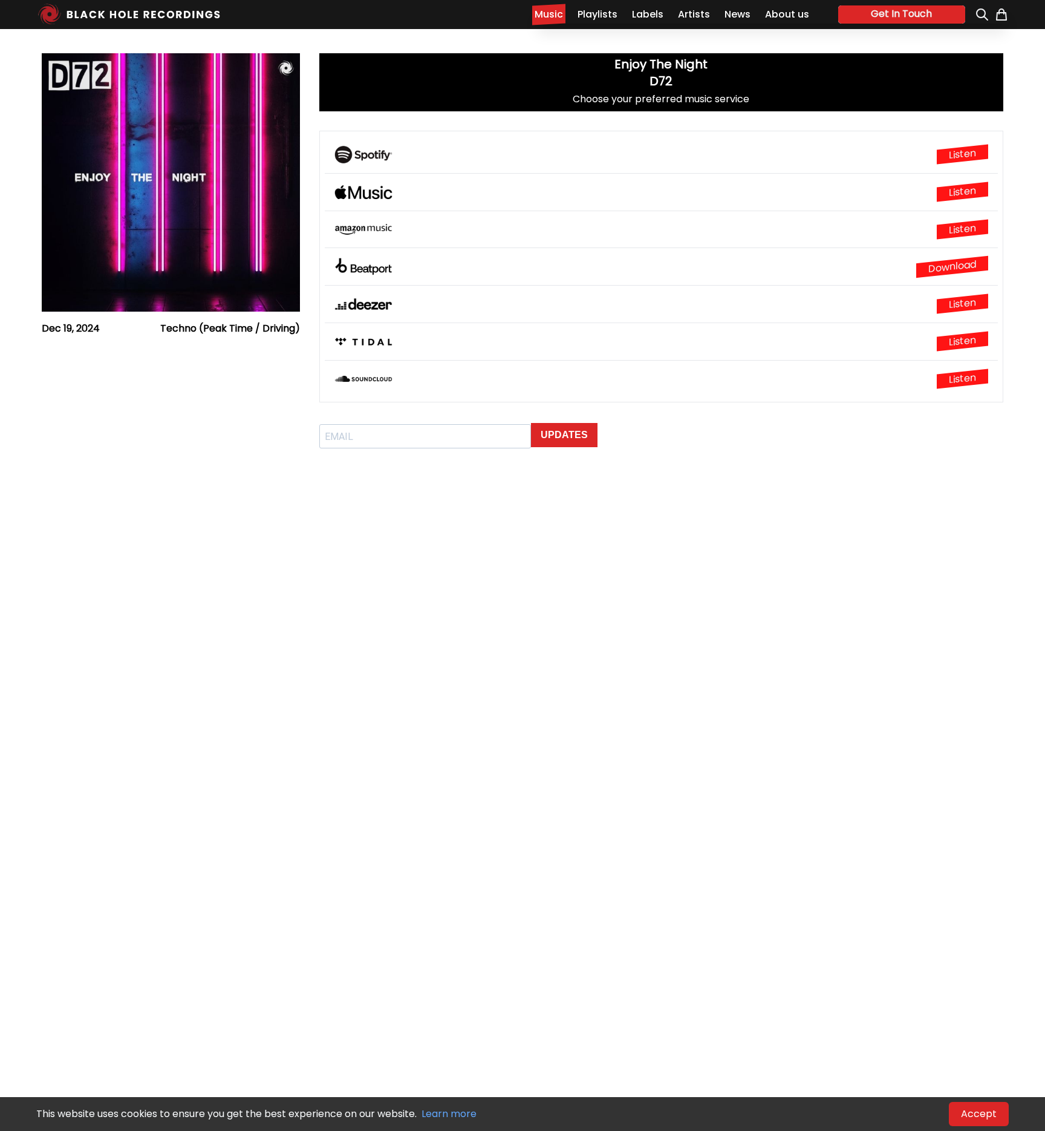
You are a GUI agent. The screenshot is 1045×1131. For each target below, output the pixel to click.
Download (952, 266)
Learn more (449, 1114)
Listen (962, 154)
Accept (979, 1114)
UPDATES (564, 435)
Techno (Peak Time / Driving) (230, 328)
